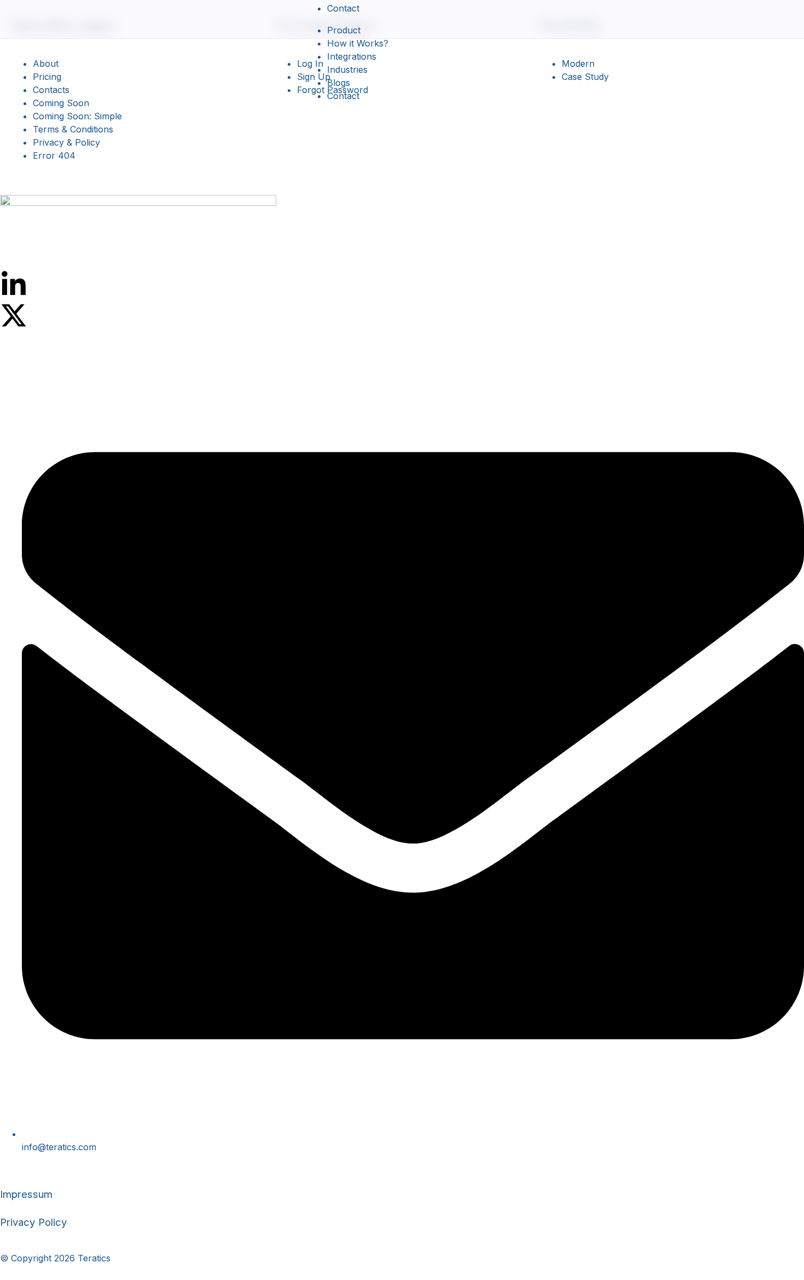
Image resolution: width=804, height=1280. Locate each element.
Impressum (26, 1194)
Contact (343, 8)
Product (343, 30)
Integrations (351, 56)
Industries (347, 69)
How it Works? (357, 43)
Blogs (338, 82)
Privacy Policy (33, 1222)
